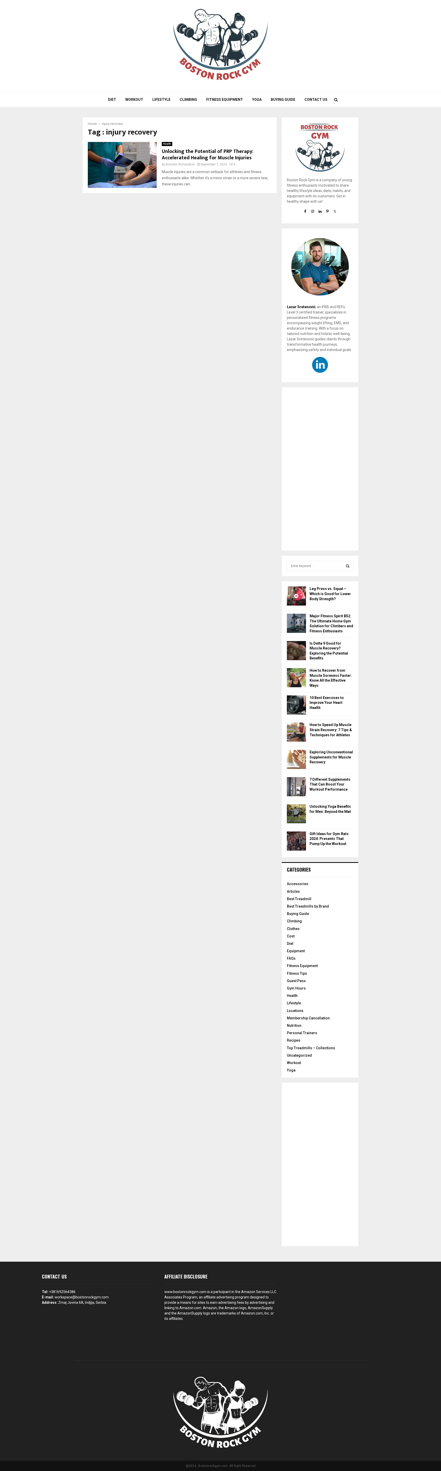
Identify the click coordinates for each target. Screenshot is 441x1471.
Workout (134, 100)
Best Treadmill (299, 899)
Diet (112, 100)
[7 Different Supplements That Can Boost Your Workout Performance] (296, 787)
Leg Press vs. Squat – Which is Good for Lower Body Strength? (330, 594)
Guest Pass (296, 981)
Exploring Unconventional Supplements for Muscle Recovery (331, 757)
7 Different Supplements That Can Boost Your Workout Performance (330, 784)
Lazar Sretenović (301, 307)
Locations (295, 1011)
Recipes (293, 1040)
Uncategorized (299, 1055)
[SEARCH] (347, 566)
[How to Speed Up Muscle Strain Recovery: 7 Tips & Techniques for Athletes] (296, 732)
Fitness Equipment (224, 100)
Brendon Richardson (180, 164)
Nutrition (294, 1025)
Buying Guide (283, 100)
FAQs (291, 958)
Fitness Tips (297, 973)
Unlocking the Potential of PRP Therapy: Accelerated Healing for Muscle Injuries (207, 154)
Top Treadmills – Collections (311, 1048)
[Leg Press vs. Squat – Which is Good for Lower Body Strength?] (296, 596)
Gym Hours (296, 988)
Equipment (296, 951)
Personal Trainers (302, 1033)
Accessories (297, 884)
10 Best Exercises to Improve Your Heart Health (327, 703)
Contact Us (315, 100)
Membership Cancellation (308, 1018)
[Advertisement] (320, 469)
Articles (293, 891)
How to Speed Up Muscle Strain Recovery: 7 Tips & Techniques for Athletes (331, 730)
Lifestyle (161, 100)
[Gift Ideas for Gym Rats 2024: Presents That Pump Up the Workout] (296, 841)
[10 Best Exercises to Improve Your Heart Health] (296, 705)
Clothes (293, 929)
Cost (291, 936)
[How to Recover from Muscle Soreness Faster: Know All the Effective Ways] (296, 678)
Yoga (257, 100)
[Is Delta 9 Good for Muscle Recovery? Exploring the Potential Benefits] (296, 651)
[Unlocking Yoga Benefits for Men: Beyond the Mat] (296, 814)
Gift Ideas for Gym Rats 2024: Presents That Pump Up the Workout (329, 839)
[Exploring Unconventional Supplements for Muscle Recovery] (296, 760)
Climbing (188, 100)
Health (167, 143)
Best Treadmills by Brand (308, 906)
